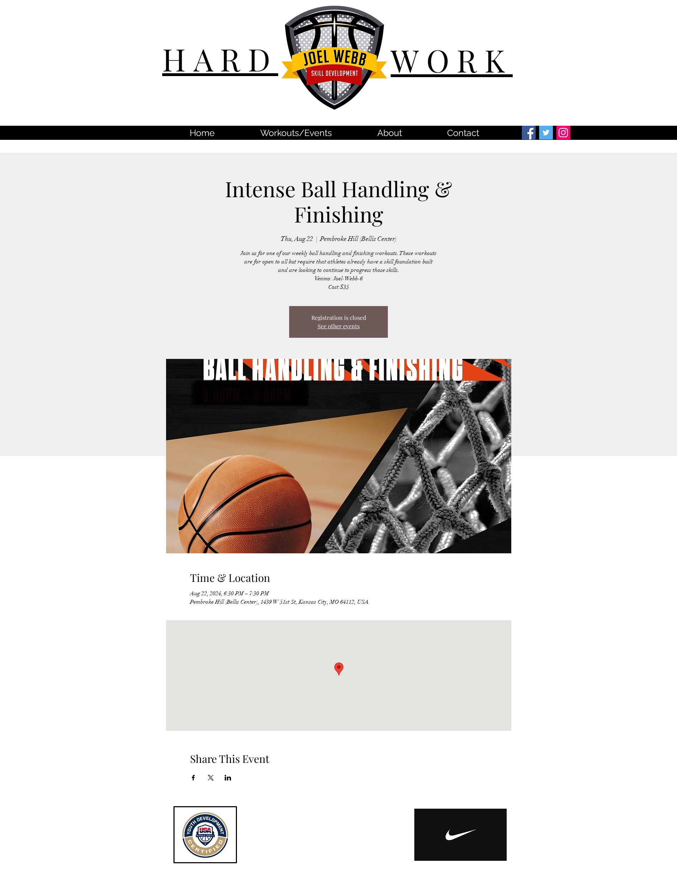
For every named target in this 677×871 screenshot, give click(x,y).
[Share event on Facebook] (193, 777)
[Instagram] (563, 132)
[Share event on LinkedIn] (228, 777)
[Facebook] (529, 132)
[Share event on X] (210, 777)
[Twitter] (546, 132)
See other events (339, 326)
